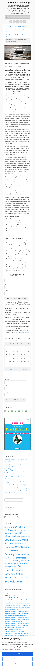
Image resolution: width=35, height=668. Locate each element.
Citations (6, 527)
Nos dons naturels (19, 598)
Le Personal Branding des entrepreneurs (16, 471)
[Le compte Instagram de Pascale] (26, 411)
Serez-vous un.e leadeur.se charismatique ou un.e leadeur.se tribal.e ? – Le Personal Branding (17, 605)
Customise (17, 659)
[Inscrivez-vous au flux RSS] (16, 411)
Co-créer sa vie (17, 527)
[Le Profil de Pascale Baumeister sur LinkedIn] (12, 411)
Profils (15, 561)
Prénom (7, 278)
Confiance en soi (12, 530)
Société (19, 578)
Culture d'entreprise (11, 533)
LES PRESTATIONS (20, 27)
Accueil (9, 27)
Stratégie (9, 581)
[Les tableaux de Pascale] (9, 411)
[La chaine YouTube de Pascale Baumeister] (19, 411)
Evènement (17, 540)
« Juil (10, 369)
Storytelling (24, 578)
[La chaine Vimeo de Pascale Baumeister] (23, 411)
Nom (6, 284)
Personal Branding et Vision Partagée (15, 485)
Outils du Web (7, 551)
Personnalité (20, 558)
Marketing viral (22, 547)
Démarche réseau (12, 536)
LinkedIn (13, 547)
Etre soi (9, 539)
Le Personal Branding (18, 2)
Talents (19, 582)
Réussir (13, 566)
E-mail (6, 290)
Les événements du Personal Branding (17, 31)
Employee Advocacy (25, 536)
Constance (23, 530)
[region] (17, 652)
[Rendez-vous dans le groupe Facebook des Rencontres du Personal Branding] (5, 411)
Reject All (17, 664)
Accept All (17, 654)
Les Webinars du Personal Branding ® (17, 35)
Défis (21, 533)
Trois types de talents (23, 596)
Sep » (25, 369)
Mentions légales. (24, 332)
